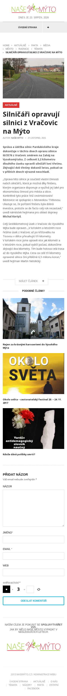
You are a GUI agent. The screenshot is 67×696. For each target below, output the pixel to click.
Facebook (34, 688)
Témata (38, 49)
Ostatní (53, 685)
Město (9, 49)
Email (7, 549)
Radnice (24, 49)
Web (6, 565)
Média (46, 45)
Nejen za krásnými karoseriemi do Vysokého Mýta (30, 346)
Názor (7, 486)
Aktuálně (20, 45)
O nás (54, 681)
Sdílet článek (29, 281)
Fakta (34, 45)
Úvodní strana (27, 27)
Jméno (8, 532)
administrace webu (45, 674)
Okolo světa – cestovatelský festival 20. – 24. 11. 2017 (32, 401)
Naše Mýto (17, 138)
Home (6, 45)
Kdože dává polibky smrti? (19, 454)
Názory (27, 685)
